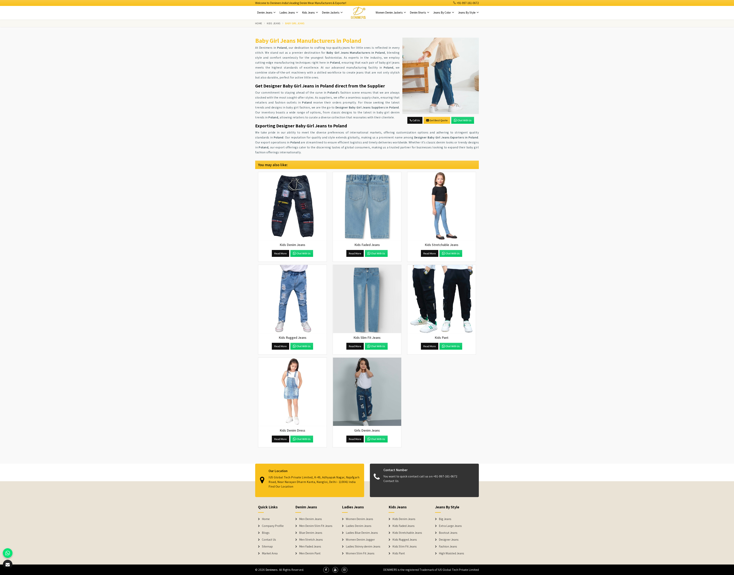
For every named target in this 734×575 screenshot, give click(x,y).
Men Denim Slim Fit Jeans (315, 525)
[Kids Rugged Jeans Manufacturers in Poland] (292, 299)
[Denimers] (358, 13)
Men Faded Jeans (310, 546)
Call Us (416, 120)
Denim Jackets (331, 12)
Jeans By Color (442, 12)
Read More (280, 253)
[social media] (326, 570)
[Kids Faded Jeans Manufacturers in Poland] (367, 206)
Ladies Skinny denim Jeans (363, 546)
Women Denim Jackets (389, 12)
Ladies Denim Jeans (358, 525)
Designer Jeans (449, 539)
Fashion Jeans (448, 546)
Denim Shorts (418, 12)
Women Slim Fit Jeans (360, 553)
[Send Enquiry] (440, 76)
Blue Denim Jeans (310, 532)
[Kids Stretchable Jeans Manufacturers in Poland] (441, 206)
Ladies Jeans (287, 12)
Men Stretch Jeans (311, 539)
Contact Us (391, 481)
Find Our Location (281, 486)
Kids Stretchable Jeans (407, 532)
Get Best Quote (439, 120)
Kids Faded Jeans (403, 525)
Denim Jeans (265, 12)
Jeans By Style (467, 12)
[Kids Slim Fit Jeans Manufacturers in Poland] (367, 299)
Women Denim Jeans (359, 519)
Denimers (272, 570)
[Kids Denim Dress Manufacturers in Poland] (292, 392)
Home (258, 23)
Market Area (270, 553)
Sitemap (267, 546)
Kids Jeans (308, 12)
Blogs (266, 532)
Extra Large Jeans (450, 525)
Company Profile (273, 525)
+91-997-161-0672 (467, 3)
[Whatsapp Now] (7, 553)
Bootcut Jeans (448, 532)
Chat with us (464, 120)
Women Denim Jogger (360, 539)
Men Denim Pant (310, 553)
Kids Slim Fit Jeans (404, 546)
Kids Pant (398, 553)
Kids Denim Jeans (403, 519)
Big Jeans (445, 519)
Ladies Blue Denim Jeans (362, 532)
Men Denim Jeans (310, 519)
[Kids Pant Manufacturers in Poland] (441, 299)
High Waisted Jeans (451, 553)
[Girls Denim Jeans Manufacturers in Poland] (367, 392)
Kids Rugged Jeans (404, 539)
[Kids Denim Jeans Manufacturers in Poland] (292, 206)
